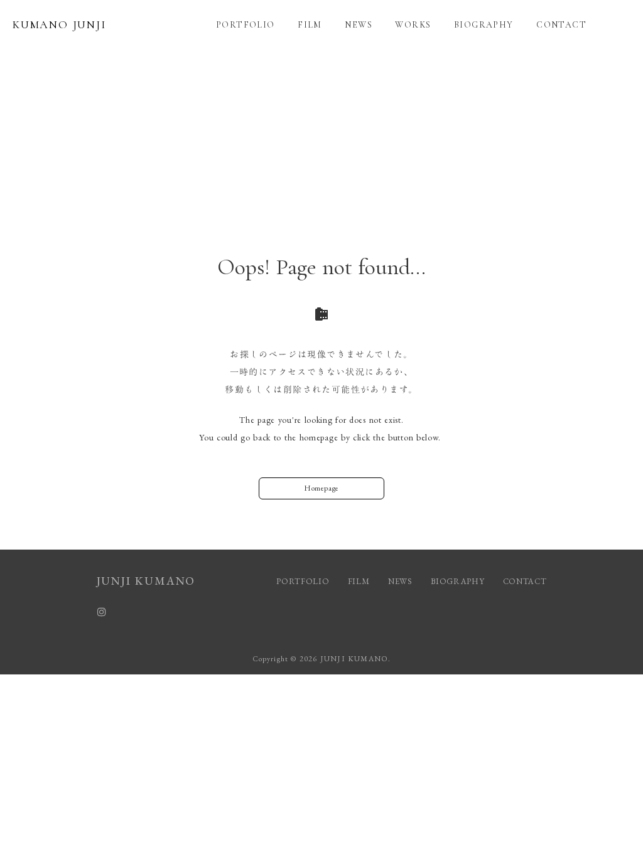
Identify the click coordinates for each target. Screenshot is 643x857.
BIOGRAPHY (484, 24)
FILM (310, 24)
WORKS (413, 24)
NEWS (358, 24)
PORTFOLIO (245, 24)
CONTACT (561, 24)
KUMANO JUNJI (59, 24)
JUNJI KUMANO (146, 580)
